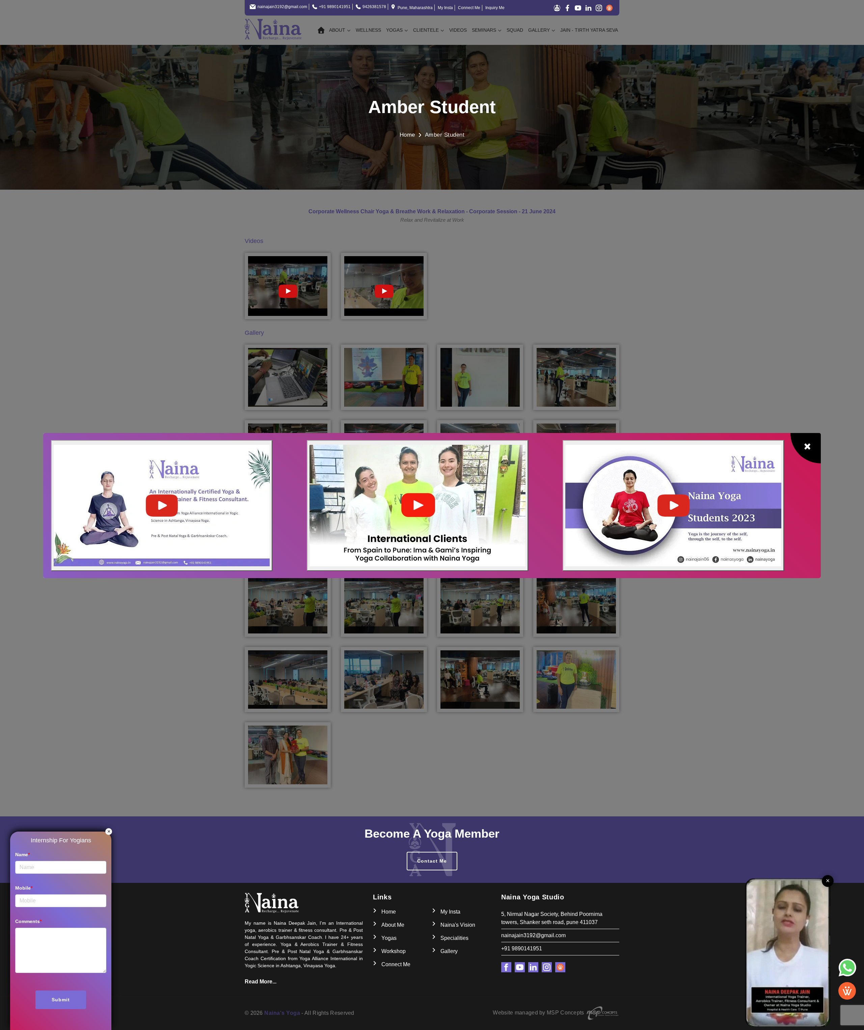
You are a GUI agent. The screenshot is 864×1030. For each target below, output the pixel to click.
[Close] (805, 448)
